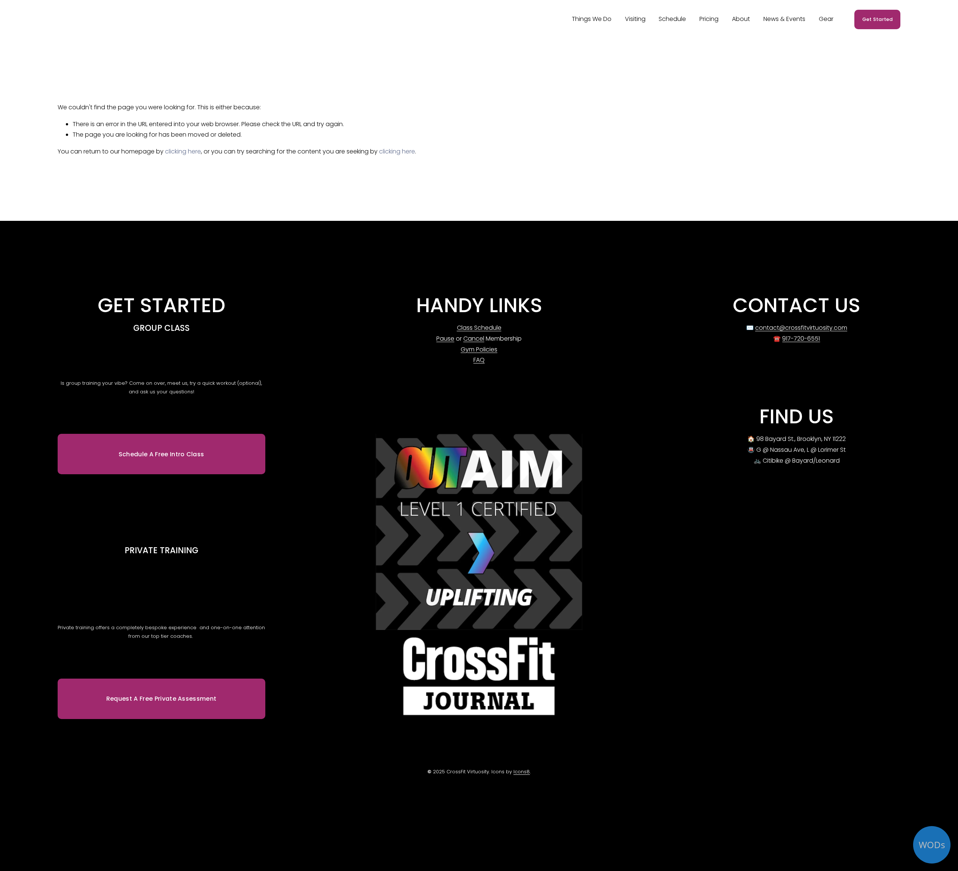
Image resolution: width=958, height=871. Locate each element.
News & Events (784, 19)
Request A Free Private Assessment (161, 698)
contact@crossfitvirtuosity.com (801, 327)
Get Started (877, 19)
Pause (445, 338)
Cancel (473, 338)
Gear (826, 19)
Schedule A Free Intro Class (161, 454)
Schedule (672, 19)
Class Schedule (479, 327)
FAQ (479, 360)
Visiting (635, 19)
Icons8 (521, 771)
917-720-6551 (801, 338)
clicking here (183, 151)
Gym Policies (479, 349)
